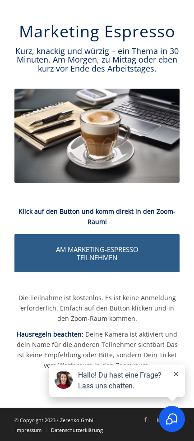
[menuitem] (28, 430)
